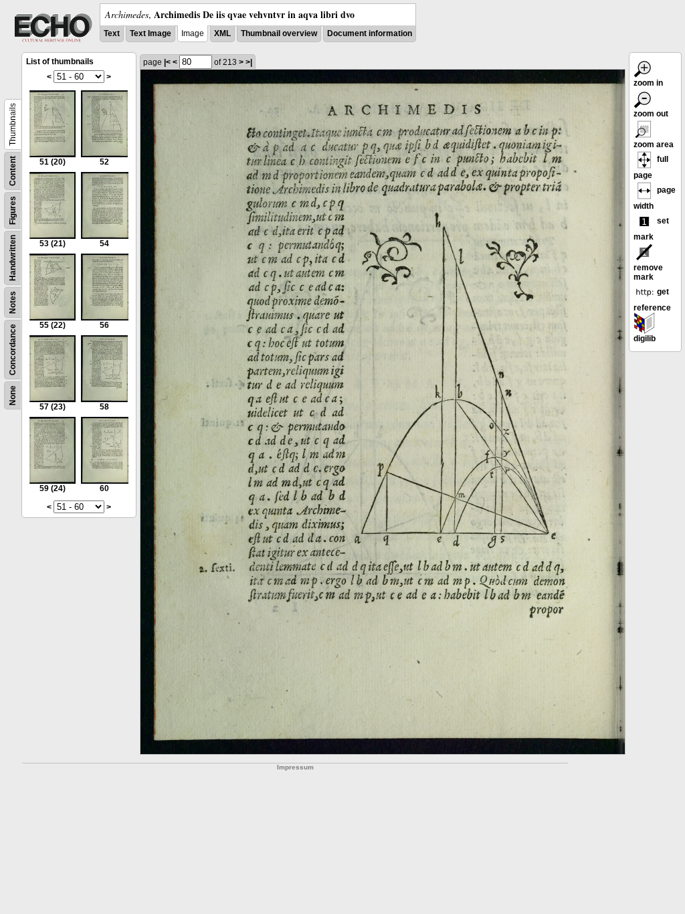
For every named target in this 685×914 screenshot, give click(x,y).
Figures (12, 210)
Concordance (12, 349)
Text (112, 33)
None (12, 395)
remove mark (648, 272)
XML (222, 33)
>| (249, 62)
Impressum (295, 767)
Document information (369, 33)
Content (12, 171)
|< (167, 62)
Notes (12, 302)
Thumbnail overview (279, 33)
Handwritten (12, 258)
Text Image (150, 33)
